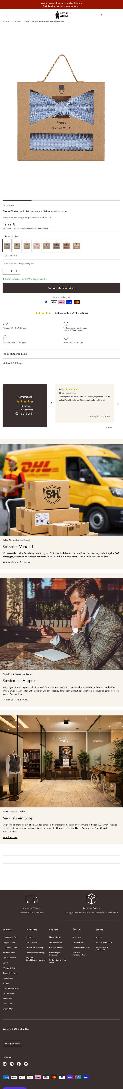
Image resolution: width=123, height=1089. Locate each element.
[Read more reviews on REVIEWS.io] (25, 414)
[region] (84, 403)
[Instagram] (4, 1063)
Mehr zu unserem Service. (15, 699)
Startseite (6, 21)
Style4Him (24, 1029)
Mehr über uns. (10, 837)
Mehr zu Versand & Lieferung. (17, 562)
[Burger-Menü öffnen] (6, 14)
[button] (102, 14)
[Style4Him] (61, 15)
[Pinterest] (11, 1063)
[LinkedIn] (25, 1063)
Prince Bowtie (8, 205)
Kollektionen (16, 21)
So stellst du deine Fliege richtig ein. (18, 263)
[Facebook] (18, 1063)
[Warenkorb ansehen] (102, 14)
